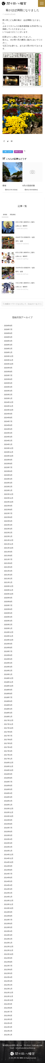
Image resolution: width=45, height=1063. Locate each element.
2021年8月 (8, 556)
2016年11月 (8, 766)
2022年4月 (8, 525)
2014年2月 (8, 893)
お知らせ (19, 226)
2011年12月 (8, 993)
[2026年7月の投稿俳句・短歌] (8, 242)
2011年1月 (8, 1035)
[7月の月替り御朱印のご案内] (8, 288)
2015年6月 (8, 832)
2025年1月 (8, 398)
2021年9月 (8, 552)
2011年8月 (8, 1008)
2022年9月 (8, 506)
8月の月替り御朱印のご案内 (25, 252)
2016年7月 (8, 782)
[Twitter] (7, 141)
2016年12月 (8, 763)
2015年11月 (8, 812)
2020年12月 (8, 586)
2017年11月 (8, 724)
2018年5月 (8, 705)
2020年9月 (8, 598)
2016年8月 (8, 778)
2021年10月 (8, 548)
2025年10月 (8, 364)
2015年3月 (8, 843)
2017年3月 (8, 751)
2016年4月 (8, 793)
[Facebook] (4, 141)
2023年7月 (8, 467)
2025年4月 (8, 387)
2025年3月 (8, 391)
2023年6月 (8, 471)
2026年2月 (8, 349)
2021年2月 (8, 579)
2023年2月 (8, 487)
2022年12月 (8, 494)
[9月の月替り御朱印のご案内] (8, 227)
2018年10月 (8, 686)
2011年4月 (8, 1023)
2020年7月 (8, 605)
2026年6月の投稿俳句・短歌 (25, 268)
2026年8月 (8, 326)
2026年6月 (8, 333)
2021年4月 (8, 571)
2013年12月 (8, 901)
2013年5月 (8, 927)
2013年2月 (8, 939)
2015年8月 (8, 824)
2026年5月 (8, 337)
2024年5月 (8, 429)
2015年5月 (8, 835)
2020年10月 (8, 594)
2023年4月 (8, 479)
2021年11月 (8, 544)
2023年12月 (8, 448)
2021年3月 (8, 575)
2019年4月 (8, 663)
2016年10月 (8, 770)
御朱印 (25, 226)
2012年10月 (8, 954)
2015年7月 (8, 828)
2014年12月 (8, 855)
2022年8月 (8, 510)
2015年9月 (8, 820)
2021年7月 (8, 559)
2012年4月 (8, 977)
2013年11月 (8, 904)
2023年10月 (8, 456)
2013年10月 (8, 908)
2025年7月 (8, 375)
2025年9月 (8, 368)
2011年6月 (8, 1016)
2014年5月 (8, 881)
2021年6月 (8, 563)
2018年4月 (8, 709)
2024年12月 (8, 402)
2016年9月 (8, 774)
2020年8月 (8, 602)
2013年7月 (8, 920)
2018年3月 (8, 713)
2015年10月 (8, 816)
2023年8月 (8, 464)
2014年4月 (8, 885)
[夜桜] (12, 172)
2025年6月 (8, 379)
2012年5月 (8, 973)
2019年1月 (8, 674)
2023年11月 (8, 452)
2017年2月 (8, 755)
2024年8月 (8, 418)
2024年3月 (8, 437)
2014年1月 (8, 897)
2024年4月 (8, 433)
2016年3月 (8, 797)
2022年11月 (8, 498)
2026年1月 (8, 352)
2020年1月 (8, 628)
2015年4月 (8, 839)
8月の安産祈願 (28, 186)
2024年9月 (8, 414)
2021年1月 (8, 582)
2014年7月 (8, 874)
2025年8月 (8, 372)
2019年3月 (8, 667)
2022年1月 (8, 536)
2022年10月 (8, 502)
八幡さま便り (7, 152)
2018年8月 (8, 694)
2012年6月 (8, 970)
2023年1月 (8, 490)
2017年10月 (8, 728)
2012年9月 (8, 958)
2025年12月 (8, 356)
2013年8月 (8, 916)
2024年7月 (8, 421)
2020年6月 (8, 609)
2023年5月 (8, 475)
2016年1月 (8, 805)
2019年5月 (8, 659)
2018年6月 (8, 701)
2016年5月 (8, 789)
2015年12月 (8, 809)
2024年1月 (8, 444)
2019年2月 (8, 671)
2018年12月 (8, 678)
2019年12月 (8, 632)
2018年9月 (8, 690)
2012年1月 (8, 989)
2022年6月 (8, 517)
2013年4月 (8, 931)
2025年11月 (8, 360)
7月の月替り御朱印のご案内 (25, 283)
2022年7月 (8, 513)
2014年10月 (8, 862)
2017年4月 (8, 747)
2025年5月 (8, 383)
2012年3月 (8, 981)
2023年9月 (8, 460)
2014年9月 (8, 866)
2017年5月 (8, 743)
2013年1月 (8, 943)
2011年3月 (8, 1027)
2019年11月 (8, 636)
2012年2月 (8, 985)
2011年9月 (8, 1004)
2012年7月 (8, 966)
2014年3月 (8, 889)
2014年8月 (8, 870)
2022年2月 (8, 533)
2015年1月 (8, 851)
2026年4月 (8, 341)
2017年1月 (8, 759)
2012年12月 (8, 947)
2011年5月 (8, 1019)
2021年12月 (8, 540)
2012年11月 (8, 950)
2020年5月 (8, 613)
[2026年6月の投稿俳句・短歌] (8, 273)
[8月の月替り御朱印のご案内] (8, 258)
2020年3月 (8, 621)
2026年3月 (8, 345)
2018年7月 (8, 697)
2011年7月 (8, 1012)
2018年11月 (8, 682)
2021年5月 (8, 567)
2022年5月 (8, 521)
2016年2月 (8, 801)
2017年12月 (8, 720)
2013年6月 (8, 924)
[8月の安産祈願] (32, 172)
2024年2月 (8, 441)
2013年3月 (8, 935)
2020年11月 (8, 590)
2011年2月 (8, 1031)
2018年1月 (8, 717)
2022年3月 (8, 529)
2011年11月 (8, 996)
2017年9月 (8, 732)
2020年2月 (8, 625)
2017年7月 (8, 736)
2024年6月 (8, 425)
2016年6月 (8, 786)
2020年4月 (8, 617)
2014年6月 (8, 878)
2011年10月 (8, 1000)
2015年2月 (8, 847)
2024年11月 (8, 406)
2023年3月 (8, 483)
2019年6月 (8, 655)
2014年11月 (8, 858)
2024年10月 (8, 410)
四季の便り (18, 152)
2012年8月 (8, 962)
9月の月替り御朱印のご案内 (25, 222)
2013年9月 (8, 912)
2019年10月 (8, 640)
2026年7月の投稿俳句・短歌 (25, 237)
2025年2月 (8, 395)
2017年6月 (8, 740)
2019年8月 (8, 648)
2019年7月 (8, 651)
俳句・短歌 (19, 241)
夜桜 (4, 186)
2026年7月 (8, 329)
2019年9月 (8, 644)
